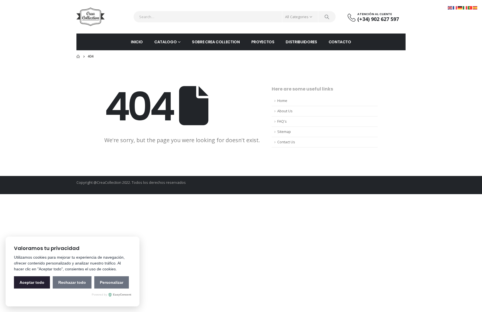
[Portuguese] (470, 7)
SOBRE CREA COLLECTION (216, 42)
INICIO (137, 42)
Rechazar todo (72, 282)
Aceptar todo (32, 282)
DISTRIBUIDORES (301, 42)
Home (282, 100)
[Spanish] (475, 7)
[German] (460, 7)
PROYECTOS (262, 42)
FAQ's (282, 121)
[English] (450, 7)
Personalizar (111, 282)
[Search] (327, 16)
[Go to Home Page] (78, 56)
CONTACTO (340, 42)
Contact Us (286, 142)
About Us (285, 111)
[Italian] (465, 7)
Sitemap (284, 131)
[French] (455, 7)
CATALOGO (165, 42)
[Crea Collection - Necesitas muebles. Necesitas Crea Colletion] (90, 17)
